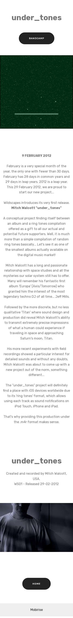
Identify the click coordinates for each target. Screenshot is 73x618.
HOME (36, 583)
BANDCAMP (36, 38)
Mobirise (36, 610)
